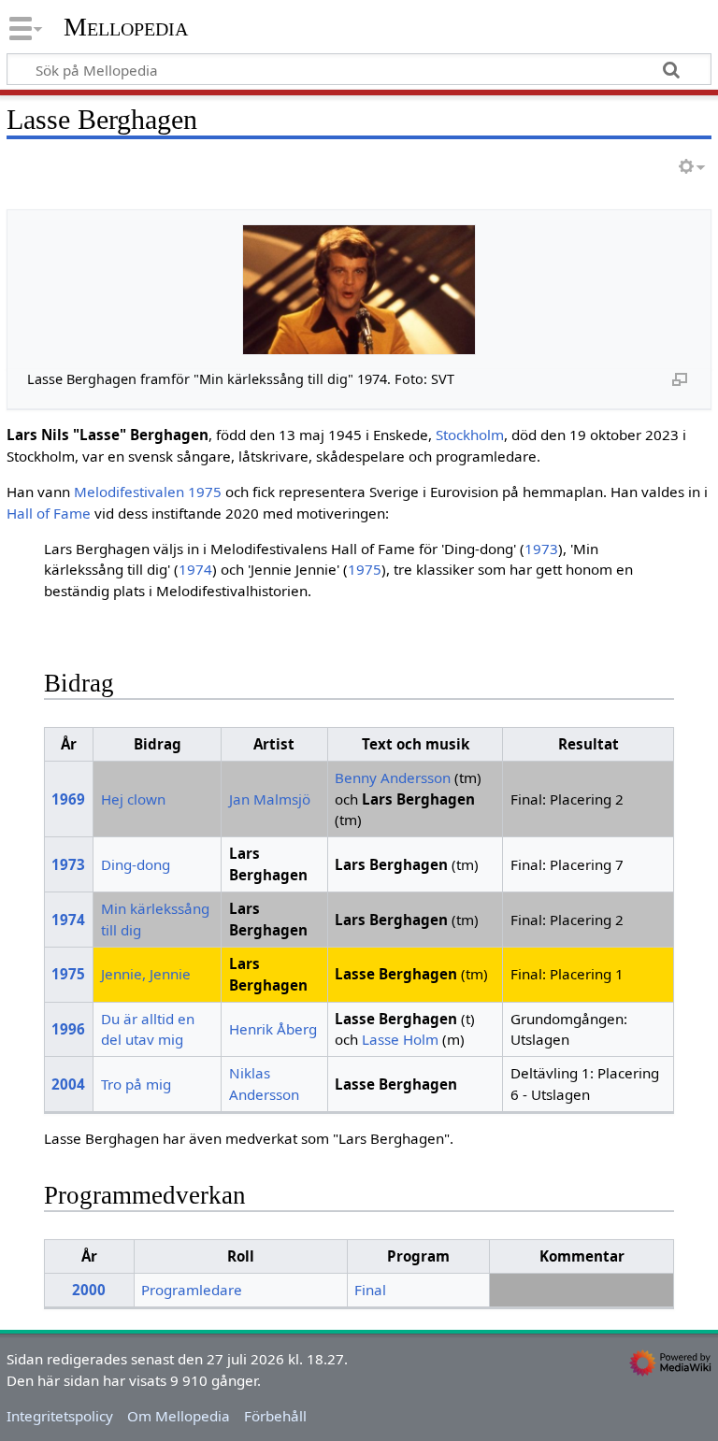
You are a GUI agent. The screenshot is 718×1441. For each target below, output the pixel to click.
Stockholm (470, 434)
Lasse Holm (400, 1039)
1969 (68, 799)
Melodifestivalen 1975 (148, 491)
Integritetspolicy (60, 1415)
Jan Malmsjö (269, 799)
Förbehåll (275, 1415)
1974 (195, 569)
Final (370, 1289)
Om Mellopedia (178, 1415)
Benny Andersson (393, 777)
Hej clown (133, 799)
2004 (68, 1084)
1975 (364, 569)
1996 (68, 1029)
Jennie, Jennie (146, 973)
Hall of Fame (49, 513)
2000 (89, 1289)
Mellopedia (126, 27)
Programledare (191, 1289)
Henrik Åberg (273, 1029)
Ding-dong (135, 864)
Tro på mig (136, 1084)
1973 (541, 548)
